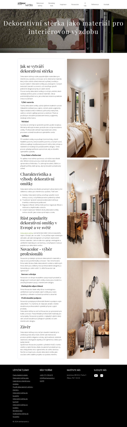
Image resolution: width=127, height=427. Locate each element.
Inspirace (63, 4)
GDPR (42, 381)
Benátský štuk (17, 411)
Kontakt (106, 4)
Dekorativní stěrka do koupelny (20, 394)
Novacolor (75, 4)
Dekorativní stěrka (26, 233)
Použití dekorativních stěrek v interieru (23, 388)
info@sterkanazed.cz (47, 378)
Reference (95, 4)
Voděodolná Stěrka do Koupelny (20, 415)
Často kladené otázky (20, 375)
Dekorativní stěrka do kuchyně (20, 400)
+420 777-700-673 (46, 375)
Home (20, 4)
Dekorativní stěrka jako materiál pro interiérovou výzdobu (21, 381)
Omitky (29, 4)
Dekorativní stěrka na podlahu (20, 406)
